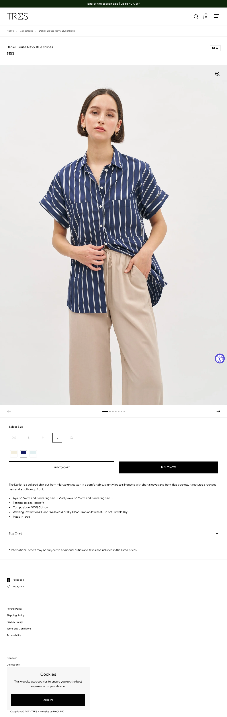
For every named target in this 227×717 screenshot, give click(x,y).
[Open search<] (196, 16)
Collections (26, 30)
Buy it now (168, 467)
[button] (218, 411)
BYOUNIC (59, 711)
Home (10, 30)
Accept (48, 700)
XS (14, 437)
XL (71, 437)
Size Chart (15, 533)
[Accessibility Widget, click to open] (220, 359)
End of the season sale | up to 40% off (113, 3)
